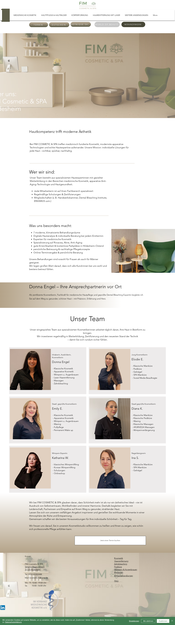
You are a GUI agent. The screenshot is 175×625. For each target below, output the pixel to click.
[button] (24, 15)
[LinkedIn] (2, 607)
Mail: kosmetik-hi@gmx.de (36, 578)
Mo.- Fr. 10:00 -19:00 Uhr (35, 583)
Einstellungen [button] (134, 621)
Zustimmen (163, 621)
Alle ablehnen (148, 621)
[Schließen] (172, 621)
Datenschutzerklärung (13, 622)
